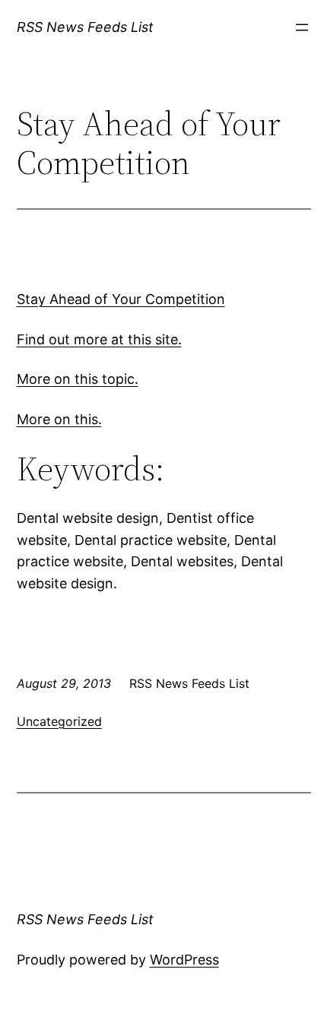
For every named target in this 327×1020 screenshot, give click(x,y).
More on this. (59, 419)
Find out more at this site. (99, 339)
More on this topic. (77, 379)
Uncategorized (59, 721)
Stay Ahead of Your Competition (121, 299)
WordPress (184, 960)
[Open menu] (302, 27)
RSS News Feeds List (85, 27)
